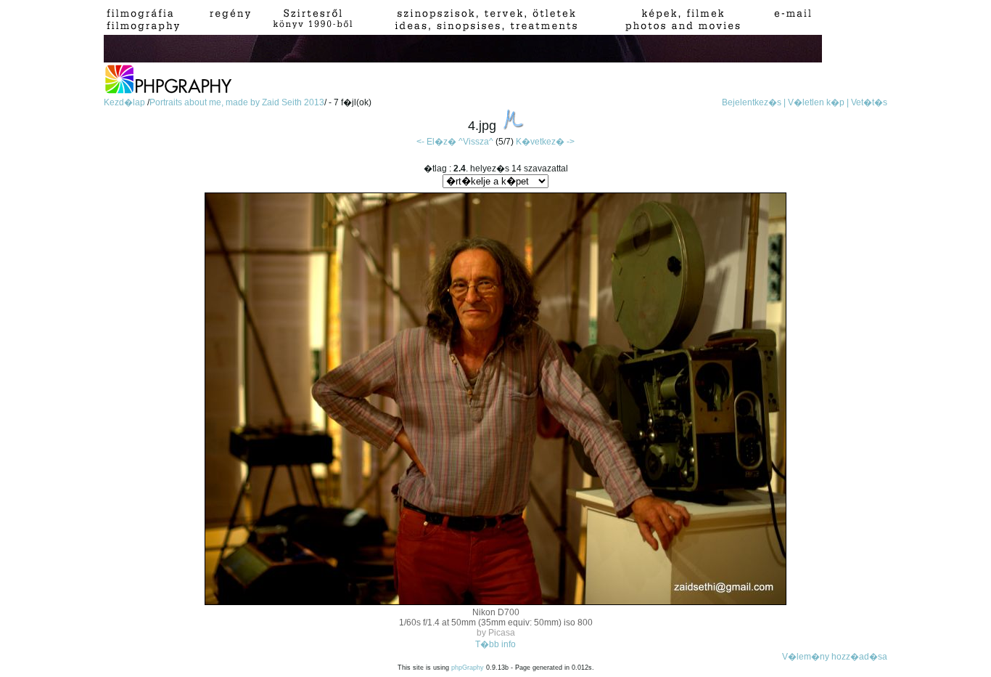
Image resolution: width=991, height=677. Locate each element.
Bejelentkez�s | (754, 102)
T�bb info (495, 644)
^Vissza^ (476, 142)
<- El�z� (436, 142)
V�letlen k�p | (818, 102)
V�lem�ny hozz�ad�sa (834, 657)
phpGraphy (467, 667)
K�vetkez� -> (545, 142)
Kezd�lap (125, 102)
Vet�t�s (869, 102)
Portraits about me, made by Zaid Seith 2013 (236, 102)
